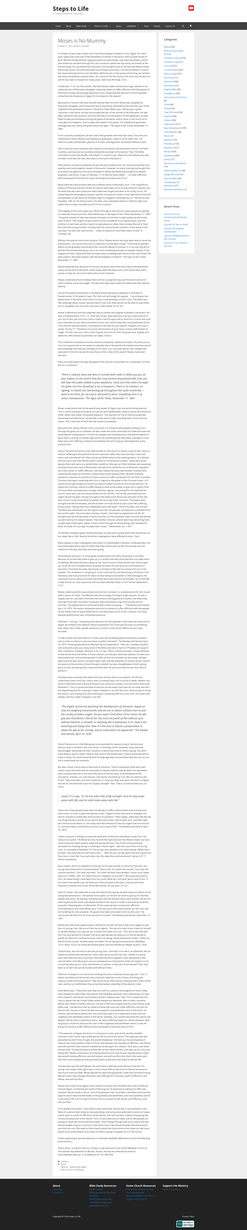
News (118, 26)
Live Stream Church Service (139, 1189)
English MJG (170, 89)
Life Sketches (170, 131)
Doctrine (168, 77)
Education (169, 85)
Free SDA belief (171, 112)
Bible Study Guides (173, 50)
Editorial (168, 81)
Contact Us (170, 26)
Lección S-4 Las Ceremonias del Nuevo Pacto (175, 217)
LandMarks (131, 26)
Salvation (64, 1161)
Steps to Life (71, 8)
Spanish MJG (170, 178)
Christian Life (170, 61)
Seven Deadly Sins (173, 170)
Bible (166, 46)
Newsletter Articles (98, 1205)
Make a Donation (171, 1189)
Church (167, 65)
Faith (166, 104)
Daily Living (170, 73)
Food (166, 108)
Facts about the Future (175, 97)
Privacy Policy (188, 1216)
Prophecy (169, 143)
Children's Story (172, 57)
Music (167, 135)
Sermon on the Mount (175, 163)
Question (168, 147)
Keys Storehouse (172, 127)
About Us (57, 1189)
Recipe (167, 151)
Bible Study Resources (100, 1199)
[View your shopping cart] (190, 26)
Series (167, 159)
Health (167, 116)
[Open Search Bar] (183, 26)
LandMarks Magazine (100, 1202)
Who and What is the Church (140, 1195)
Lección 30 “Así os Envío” (176, 224)
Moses (63, 1164)
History (167, 120)
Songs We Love (171, 174)
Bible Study (81, 26)
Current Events (171, 69)
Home (58, 26)
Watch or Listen (101, 26)
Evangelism (170, 93)
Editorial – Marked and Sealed (73, 1167)
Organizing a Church (136, 1199)
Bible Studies (96, 1189)
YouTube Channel (135, 1192)
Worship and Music (174, 189)
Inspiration (169, 124)
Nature (167, 139)
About (68, 26)
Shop (146, 26)
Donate (157, 26)
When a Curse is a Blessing (72, 1170)
